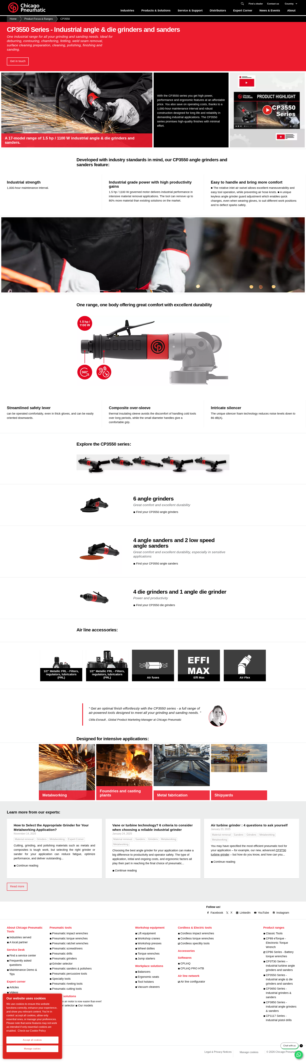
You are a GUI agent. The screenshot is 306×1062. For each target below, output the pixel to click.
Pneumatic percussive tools (69, 973)
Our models (85, 1005)
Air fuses (153, 677)
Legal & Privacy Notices (218, 1052)
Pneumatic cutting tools (67, 988)
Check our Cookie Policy (32, 1030)
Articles (14, 987)
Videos (13, 992)
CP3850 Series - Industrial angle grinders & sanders (281, 1006)
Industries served (20, 937)
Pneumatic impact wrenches (70, 933)
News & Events (269, 10)
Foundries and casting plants (120, 793)
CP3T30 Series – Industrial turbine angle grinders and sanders (280, 966)
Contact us (273, 3)
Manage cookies (249, 1052)
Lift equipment (147, 933)
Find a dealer (256, 3)
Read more (17, 886)
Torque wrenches (149, 953)
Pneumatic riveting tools (67, 983)
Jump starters (146, 958)
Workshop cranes (149, 938)
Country (289, 3)
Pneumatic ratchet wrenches (70, 943)
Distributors (218, 10)
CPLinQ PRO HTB (192, 968)
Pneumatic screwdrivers (67, 948)
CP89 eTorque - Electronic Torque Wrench (277, 943)
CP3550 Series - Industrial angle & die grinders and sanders (279, 979)
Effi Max (198, 677)
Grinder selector (62, 963)
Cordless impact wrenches (197, 933)
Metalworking (54, 795)
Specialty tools (61, 978)
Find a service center (22, 955)
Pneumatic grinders (64, 958)
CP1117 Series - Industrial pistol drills (279, 1018)
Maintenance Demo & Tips (23, 972)
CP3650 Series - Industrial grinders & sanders (278, 993)
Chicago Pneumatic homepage (27, 7)
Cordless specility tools (195, 943)
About (291, 10)
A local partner (18, 942)
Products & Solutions (156, 10)
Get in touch (18, 61)
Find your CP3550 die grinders (155, 605)
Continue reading (27, 865)
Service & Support (190, 10)
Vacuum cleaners (149, 986)
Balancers (144, 971)
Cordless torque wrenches (197, 938)
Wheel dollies (146, 948)
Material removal (24, 839)
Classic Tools (274, 933)
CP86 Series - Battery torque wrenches (280, 954)
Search (242, 4)
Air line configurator (192, 981)
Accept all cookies (32, 1040)
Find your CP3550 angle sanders (157, 563)
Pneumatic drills (62, 953)
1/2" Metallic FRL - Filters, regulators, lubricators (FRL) (61, 674)
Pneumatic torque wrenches (70, 938)
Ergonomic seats (148, 976)
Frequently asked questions (20, 962)
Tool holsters (146, 981)
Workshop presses (149, 943)
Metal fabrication (172, 795)
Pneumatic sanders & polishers (72, 968)
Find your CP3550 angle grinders (157, 512)
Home (13, 19)
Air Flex (245, 677)
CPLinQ (185, 963)
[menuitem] (127, 11)
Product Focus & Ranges (38, 19)
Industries (127, 10)
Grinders (42, 839)
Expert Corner (242, 10)
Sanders (140, 839)
